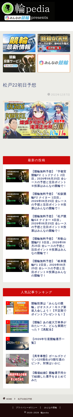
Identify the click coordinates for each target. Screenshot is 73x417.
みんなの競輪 (50, 407)
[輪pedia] (27, 11)
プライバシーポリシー (26, 407)
